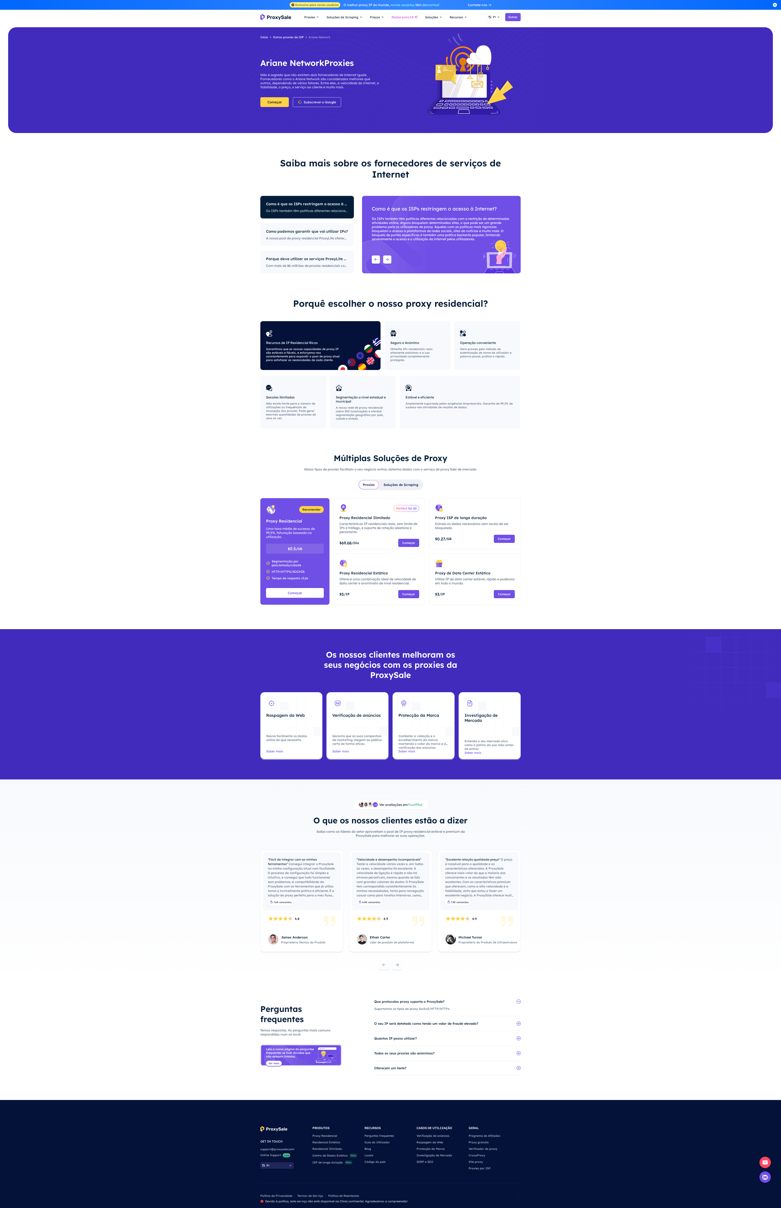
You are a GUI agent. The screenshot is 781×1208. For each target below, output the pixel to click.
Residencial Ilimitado (327, 1149)
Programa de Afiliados (484, 1136)
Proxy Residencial (324, 1136)
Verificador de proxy (483, 1149)
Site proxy (476, 1162)
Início (264, 37)
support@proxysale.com (277, 1149)
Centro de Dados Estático (334, 1155)
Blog (367, 1149)
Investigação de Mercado (434, 1155)
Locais (368, 1155)
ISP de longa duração (331, 1162)
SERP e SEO (425, 1162)
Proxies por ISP (480, 1168)
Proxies (369, 485)
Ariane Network (319, 37)
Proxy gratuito (479, 1142)
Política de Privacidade (276, 1196)
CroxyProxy (477, 1155)
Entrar (512, 17)
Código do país (375, 1162)
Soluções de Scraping (401, 485)
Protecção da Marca (431, 1149)
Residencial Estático (326, 1142)
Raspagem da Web (430, 1142)
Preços (375, 17)
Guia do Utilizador (377, 1142)
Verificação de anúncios (433, 1136)
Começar (274, 102)
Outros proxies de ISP (288, 37)
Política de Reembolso (343, 1196)
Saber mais (274, 751)
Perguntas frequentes (379, 1136)
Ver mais (273, 1063)
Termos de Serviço (310, 1196)
